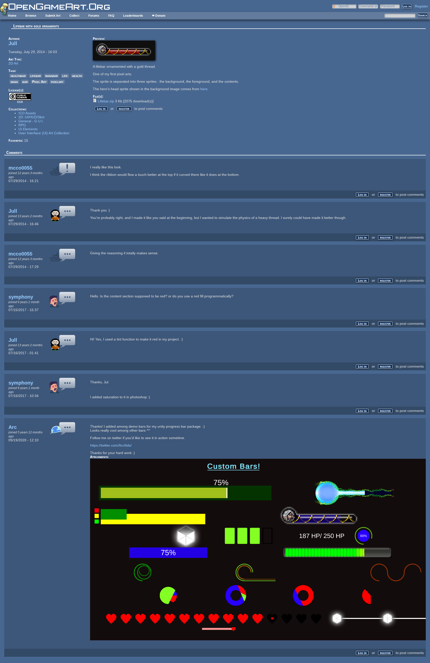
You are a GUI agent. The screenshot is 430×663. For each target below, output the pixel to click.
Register (421, 6)
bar (25, 82)
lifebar (35, 76)
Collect (74, 15)
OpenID (343, 6)
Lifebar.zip (106, 101)
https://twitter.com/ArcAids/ (111, 445)
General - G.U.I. (31, 121)
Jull (12, 43)
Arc (12, 427)
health (77, 76)
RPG (22, 125)
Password (388, 6)
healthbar (18, 76)
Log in (101, 109)
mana (14, 82)
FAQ (111, 15)
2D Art (13, 63)
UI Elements (28, 129)
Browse (30, 15)
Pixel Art (39, 82)
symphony (20, 297)
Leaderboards (133, 15)
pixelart (57, 82)
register (124, 109)
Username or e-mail (368, 6)
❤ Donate (158, 15)
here (204, 89)
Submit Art (52, 15)
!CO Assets (27, 113)
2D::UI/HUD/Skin (31, 117)
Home (12, 15)
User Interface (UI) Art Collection (43, 133)
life (65, 76)
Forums (93, 15)
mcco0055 (20, 168)
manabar (51, 76)
